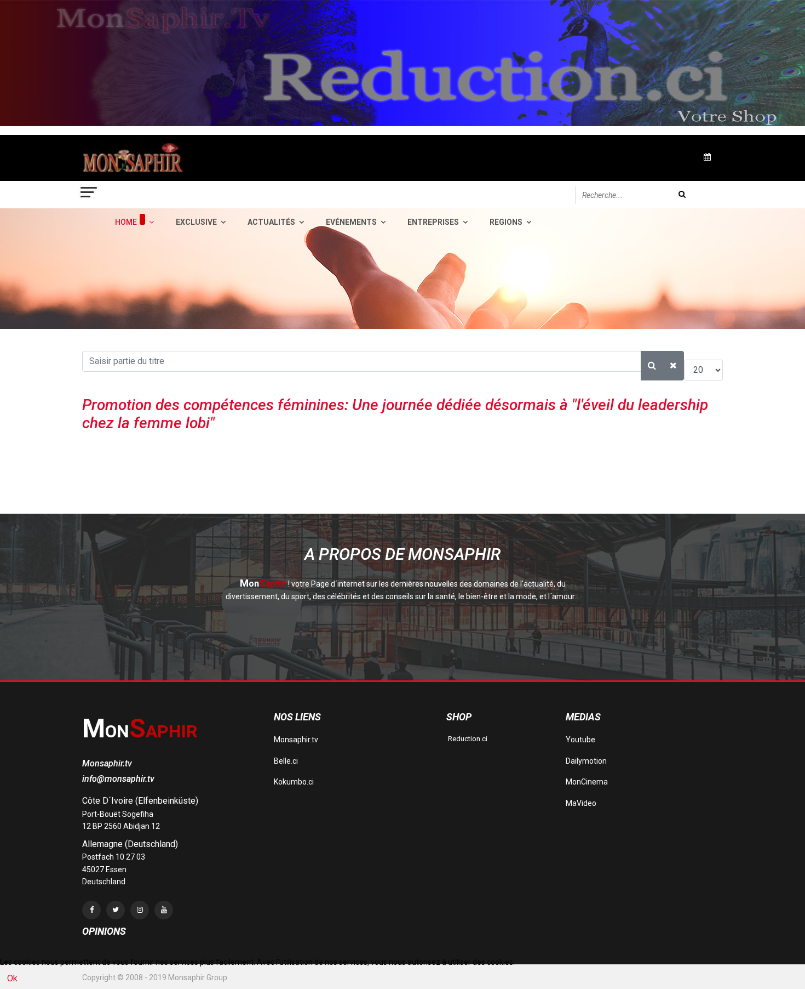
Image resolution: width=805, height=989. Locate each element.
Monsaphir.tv (296, 739)
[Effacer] (673, 365)
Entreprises (433, 222)
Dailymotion (586, 761)
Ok (12, 978)
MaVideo (581, 803)
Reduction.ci (466, 739)
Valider (682, 194)
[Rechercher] (652, 365)
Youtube (580, 739)
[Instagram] (139, 910)
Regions (506, 222)
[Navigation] (89, 194)
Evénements (351, 222)
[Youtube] (163, 910)
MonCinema (587, 781)
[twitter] (115, 910)
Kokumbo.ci (294, 781)
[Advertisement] (281, 485)
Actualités (271, 222)
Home (126, 222)
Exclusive (196, 222)
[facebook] (91, 910)
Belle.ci (286, 761)
